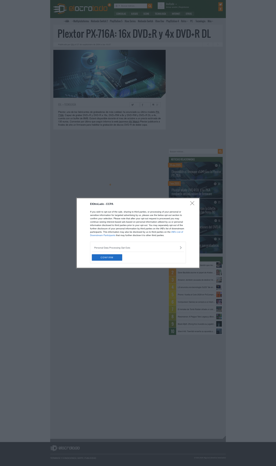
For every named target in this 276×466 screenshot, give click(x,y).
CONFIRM (107, 257)
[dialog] (138, 233)
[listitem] (138, 247)
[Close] (193, 204)
